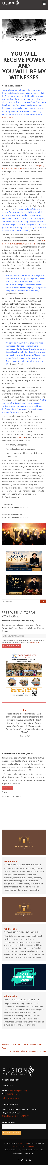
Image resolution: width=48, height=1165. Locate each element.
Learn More (7, 788)
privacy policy (34, 642)
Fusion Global (23, 1143)
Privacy (15, 1147)
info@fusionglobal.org (17, 1090)
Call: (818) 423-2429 (10, 1098)
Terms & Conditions (27, 1147)
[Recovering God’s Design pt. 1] (24, 910)
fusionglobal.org (13, 1094)
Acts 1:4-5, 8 (7, 117)
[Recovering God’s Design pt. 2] (24, 843)
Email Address (8, 1122)
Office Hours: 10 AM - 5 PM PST (15, 1116)
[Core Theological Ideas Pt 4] (24, 978)
